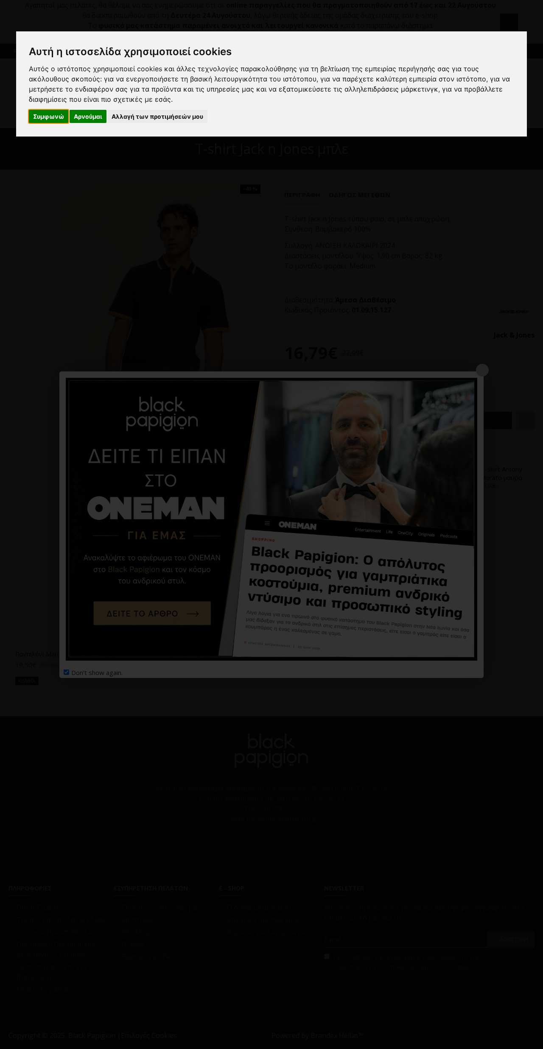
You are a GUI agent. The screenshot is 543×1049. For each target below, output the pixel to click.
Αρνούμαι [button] (88, 116)
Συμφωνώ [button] (48, 116)
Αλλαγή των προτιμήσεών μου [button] (157, 116)
